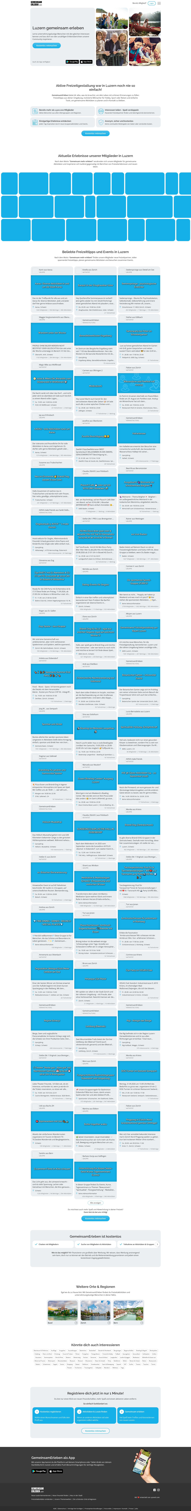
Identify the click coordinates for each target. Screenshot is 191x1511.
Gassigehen (126, 1354)
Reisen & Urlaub (135, 1361)
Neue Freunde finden (60, 1495)
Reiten (144, 1361)
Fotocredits (108, 1509)
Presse (131, 1509)
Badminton (83, 1350)
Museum (72, 1361)
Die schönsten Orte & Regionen (84, 1499)
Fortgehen (85, 1354)
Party (109, 1361)
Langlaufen (113, 1357)
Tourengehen (88, 1368)
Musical (80, 1361)
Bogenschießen (129, 1350)
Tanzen (138, 1364)
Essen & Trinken (68, 1354)
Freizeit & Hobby (108, 1354)
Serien (62, 1364)
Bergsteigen (117, 1350)
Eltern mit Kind (47, 1354)
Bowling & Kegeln (141, 1350)
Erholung (57, 1354)
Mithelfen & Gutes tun (149, 1357)
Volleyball (98, 1368)
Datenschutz (62, 1509)
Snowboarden (95, 1364)
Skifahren (85, 1364)
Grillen (154, 1354)
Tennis (153, 1364)
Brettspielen (153, 1350)
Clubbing (37, 1354)
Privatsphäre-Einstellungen (93, 1509)
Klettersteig (77, 1357)
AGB (54, 1509)
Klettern (68, 1357)
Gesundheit (136, 1354)
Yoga (122, 1368)
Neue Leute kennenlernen (41, 1495)
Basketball (92, 1350)
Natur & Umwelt (100, 1361)
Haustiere (38, 1357)
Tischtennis (78, 1368)
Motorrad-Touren (40, 1361)
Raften (125, 1361)
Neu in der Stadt (76, 1495)
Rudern (38, 1364)
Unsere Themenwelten (62, 1499)
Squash (119, 1364)
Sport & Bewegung (108, 1364)
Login (152, 3)
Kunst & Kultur (103, 1357)
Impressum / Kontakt (120, 1509)
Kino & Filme (59, 1357)
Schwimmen (46, 1364)
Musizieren (88, 1361)
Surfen (131, 1364)
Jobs (136, 1509)
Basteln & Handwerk (104, 1350)
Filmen (77, 1354)
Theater (69, 1368)
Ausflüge (53, 1350)
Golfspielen (146, 1354)
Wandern (107, 1368)
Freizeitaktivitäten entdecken (42, 1499)
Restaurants (152, 1361)
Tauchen (146, 1364)
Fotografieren (95, 1354)
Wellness (115, 1368)
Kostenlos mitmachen (46, 45)
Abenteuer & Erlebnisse (41, 1350)
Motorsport (51, 1361)
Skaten (77, 1364)
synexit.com (155, 1497)
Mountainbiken (62, 1361)
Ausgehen (62, 1350)
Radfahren (117, 1361)
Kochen (85, 1357)
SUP (125, 1364)
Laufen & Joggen (125, 1357)
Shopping (70, 1364)
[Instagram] (158, 1490)
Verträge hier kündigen (75, 1509)
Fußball (118, 1354)
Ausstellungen (72, 1350)
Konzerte (93, 1357)
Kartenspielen (48, 1357)
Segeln (55, 1364)
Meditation (136, 1357)
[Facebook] (154, 1490)
